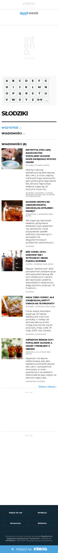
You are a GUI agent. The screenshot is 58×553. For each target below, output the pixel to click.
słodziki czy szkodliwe (40, 195)
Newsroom (15, 523)
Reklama (42, 523)
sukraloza (40, 334)
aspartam (31, 381)
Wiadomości (12, 133)
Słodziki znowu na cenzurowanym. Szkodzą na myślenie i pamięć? (39, 206)
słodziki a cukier (44, 193)
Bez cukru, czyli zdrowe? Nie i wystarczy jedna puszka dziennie (37, 256)
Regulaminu (46, 536)
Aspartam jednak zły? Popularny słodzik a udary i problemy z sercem (39, 344)
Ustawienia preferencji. (17, 538)
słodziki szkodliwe (36, 195)
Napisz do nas (15, 512)
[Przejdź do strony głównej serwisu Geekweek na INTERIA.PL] (29, 13)
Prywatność (34, 538)
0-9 (39, 99)
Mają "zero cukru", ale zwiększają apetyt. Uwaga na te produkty (40, 300)
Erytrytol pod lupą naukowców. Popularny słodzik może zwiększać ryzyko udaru (41, 156)
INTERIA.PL (11, 540)
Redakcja (42, 512)
